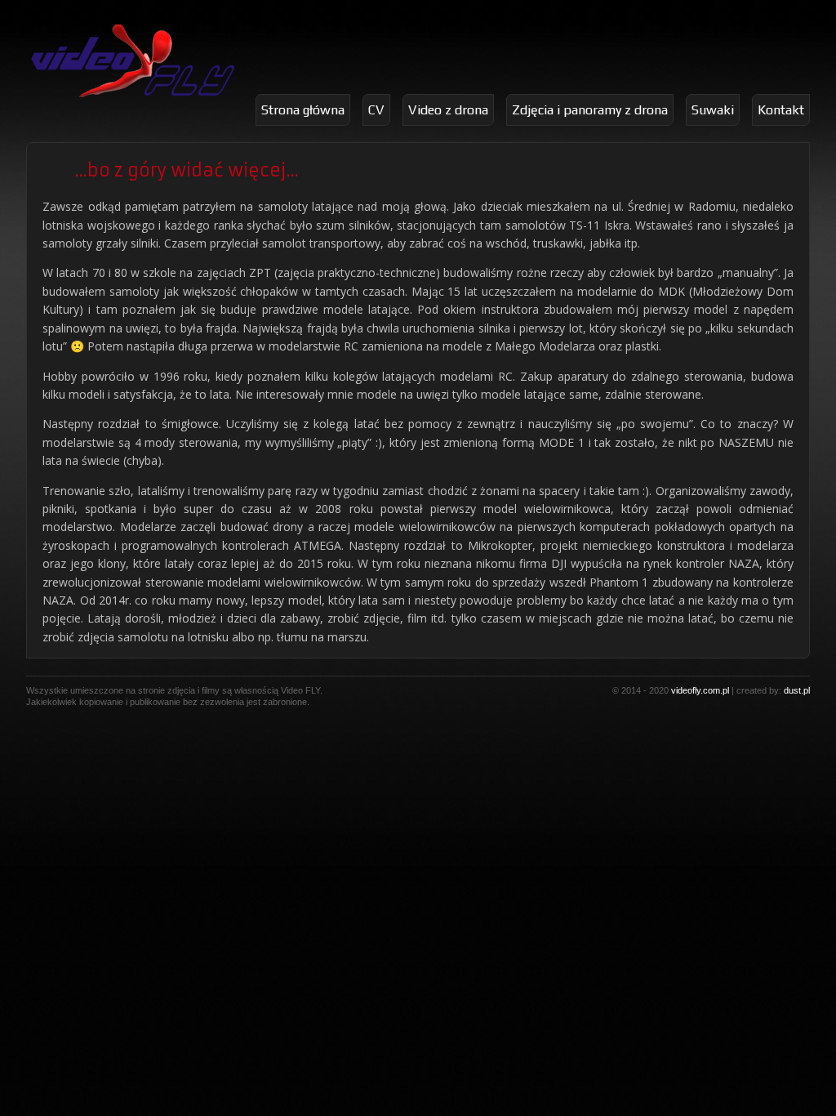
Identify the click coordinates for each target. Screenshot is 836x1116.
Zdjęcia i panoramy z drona (590, 110)
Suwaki (712, 110)
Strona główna (303, 110)
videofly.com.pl (700, 690)
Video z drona (448, 110)
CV (376, 110)
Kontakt (781, 110)
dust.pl (797, 690)
